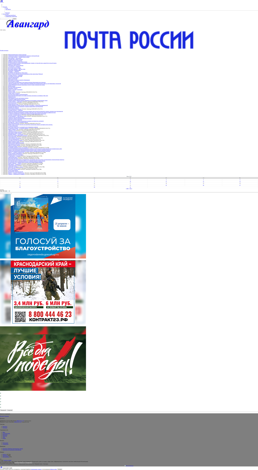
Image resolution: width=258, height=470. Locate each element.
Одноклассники (6, 433)
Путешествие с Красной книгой (15, 171)
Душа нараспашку (12, 136)
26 (203, 185)
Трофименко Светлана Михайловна (8, 420)
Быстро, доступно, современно (15, 89)
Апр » (130, 188)
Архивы (2, 189)
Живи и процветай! (12, 78)
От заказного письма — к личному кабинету (18, 128)
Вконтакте (5, 434)
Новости (5, 454)
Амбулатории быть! (12, 157)
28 (19, 187)
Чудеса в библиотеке (13, 125)
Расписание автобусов (10, 15)
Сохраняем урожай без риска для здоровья (18, 147)
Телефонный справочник (11, 16)
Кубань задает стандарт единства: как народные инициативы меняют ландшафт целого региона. (30, 124)
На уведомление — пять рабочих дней (17, 116)
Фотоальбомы (6, 456)
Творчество (5, 455)
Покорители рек (12, 96)
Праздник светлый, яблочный (15, 119)
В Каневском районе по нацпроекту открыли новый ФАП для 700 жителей (25, 106)
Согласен (60, 469)
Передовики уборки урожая (14, 133)
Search (14, 18)
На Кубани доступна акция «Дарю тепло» (17, 72)
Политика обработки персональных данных (13, 448)
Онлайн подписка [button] (4, 50)
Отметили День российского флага (16, 117)
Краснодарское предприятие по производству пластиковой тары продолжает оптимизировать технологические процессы (36, 159)
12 (203, 181)
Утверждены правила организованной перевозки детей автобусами (23, 55)
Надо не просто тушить (13, 81)
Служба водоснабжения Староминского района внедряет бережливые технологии (27, 113)
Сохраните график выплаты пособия (16, 99)
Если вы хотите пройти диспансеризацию (18, 94)
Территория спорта (12, 165)
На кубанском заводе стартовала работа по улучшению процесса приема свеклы (26, 160)
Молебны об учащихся (13, 107)
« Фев (127, 188)
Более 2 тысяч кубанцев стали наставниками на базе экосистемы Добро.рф (25, 74)
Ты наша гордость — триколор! (15, 75)
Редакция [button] (5, 6)
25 (166, 185)
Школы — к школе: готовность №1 (16, 152)
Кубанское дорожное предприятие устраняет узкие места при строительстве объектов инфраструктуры (32, 112)
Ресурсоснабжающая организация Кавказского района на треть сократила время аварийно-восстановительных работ (35, 148)
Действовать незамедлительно (15, 131)
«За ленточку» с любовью (14, 66)
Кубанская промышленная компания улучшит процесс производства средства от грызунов (29, 151)
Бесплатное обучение (13, 158)
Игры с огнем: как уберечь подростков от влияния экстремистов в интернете (26, 121)
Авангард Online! (7, 460)
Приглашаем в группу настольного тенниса (18, 98)
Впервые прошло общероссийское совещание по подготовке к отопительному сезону (28, 100)
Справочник (5, 444)
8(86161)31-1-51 (18, 422)
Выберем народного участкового (15, 154)
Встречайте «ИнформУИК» (14, 70)
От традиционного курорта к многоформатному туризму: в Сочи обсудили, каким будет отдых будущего (32, 63)
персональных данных (36, 469)
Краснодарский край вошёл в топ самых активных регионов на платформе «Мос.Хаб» (28, 95)
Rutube (4, 438)
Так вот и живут (12, 92)
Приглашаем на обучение (14, 144)
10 (130, 181)
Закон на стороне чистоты (14, 145)
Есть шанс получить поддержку (15, 140)
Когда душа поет (12, 168)
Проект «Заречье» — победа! (15, 163)
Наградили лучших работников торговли (17, 135)
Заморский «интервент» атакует (15, 166)
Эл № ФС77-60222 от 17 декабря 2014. (23, 462)
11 (166, 181)
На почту (2, 416)
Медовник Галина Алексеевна (7, 422)
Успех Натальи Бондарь (13, 123)
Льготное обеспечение (13, 77)
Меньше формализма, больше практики (17, 54)
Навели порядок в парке (13, 141)
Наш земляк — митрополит (14, 164)
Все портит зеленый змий (14, 169)
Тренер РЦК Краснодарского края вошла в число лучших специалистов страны (26, 84)
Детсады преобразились (13, 139)
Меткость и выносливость (14, 64)
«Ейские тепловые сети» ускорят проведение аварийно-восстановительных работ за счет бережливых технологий (34, 83)
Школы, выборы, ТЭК (13, 129)
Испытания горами (12, 146)
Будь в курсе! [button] (6, 14)
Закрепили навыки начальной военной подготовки (20, 118)
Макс (4, 432)
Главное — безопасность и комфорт (16, 174)
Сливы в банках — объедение (15, 101)
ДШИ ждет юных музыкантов (15, 60)
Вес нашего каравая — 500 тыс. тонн (16, 69)
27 (240, 185)
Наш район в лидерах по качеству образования (19, 80)
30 (94, 187)
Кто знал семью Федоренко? (14, 87)
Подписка (5, 427)
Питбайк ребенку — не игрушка (15, 134)
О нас (6, 8)
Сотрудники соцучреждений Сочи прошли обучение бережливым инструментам (26, 82)
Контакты (7, 12)
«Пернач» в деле (12, 130)
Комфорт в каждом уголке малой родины (17, 61)
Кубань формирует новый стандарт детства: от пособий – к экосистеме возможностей (28, 105)
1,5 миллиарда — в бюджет (14, 156)
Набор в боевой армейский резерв (16, 142)
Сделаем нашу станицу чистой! (15, 59)
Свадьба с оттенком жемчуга (14, 115)
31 (130, 187)
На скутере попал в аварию (14, 67)
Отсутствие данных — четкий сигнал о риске (18, 57)
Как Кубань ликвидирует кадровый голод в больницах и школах (23, 127)
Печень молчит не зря (13, 104)
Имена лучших (11, 90)
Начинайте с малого (12, 88)
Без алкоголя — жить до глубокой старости (18, 122)
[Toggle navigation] (3, 2)
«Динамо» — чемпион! (13, 71)
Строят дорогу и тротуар (14, 93)
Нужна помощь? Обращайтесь (15, 153)
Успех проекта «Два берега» (14, 137)
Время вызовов (11, 86)
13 (240, 181)
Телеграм (7, 416)
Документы (8, 9)
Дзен (4, 437)
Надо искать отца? (12, 102)
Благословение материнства (14, 109)
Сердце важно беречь (13, 170)
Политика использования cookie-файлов (12, 449)
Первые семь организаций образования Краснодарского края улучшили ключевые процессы (29, 150)
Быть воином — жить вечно (14, 58)
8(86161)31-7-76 (20, 420)
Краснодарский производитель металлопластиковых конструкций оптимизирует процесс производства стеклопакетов (35, 111)
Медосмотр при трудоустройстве (15, 65)
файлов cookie (53, 469)
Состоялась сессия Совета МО (15, 76)
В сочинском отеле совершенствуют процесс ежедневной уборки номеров (25, 162)
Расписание (5, 442)
